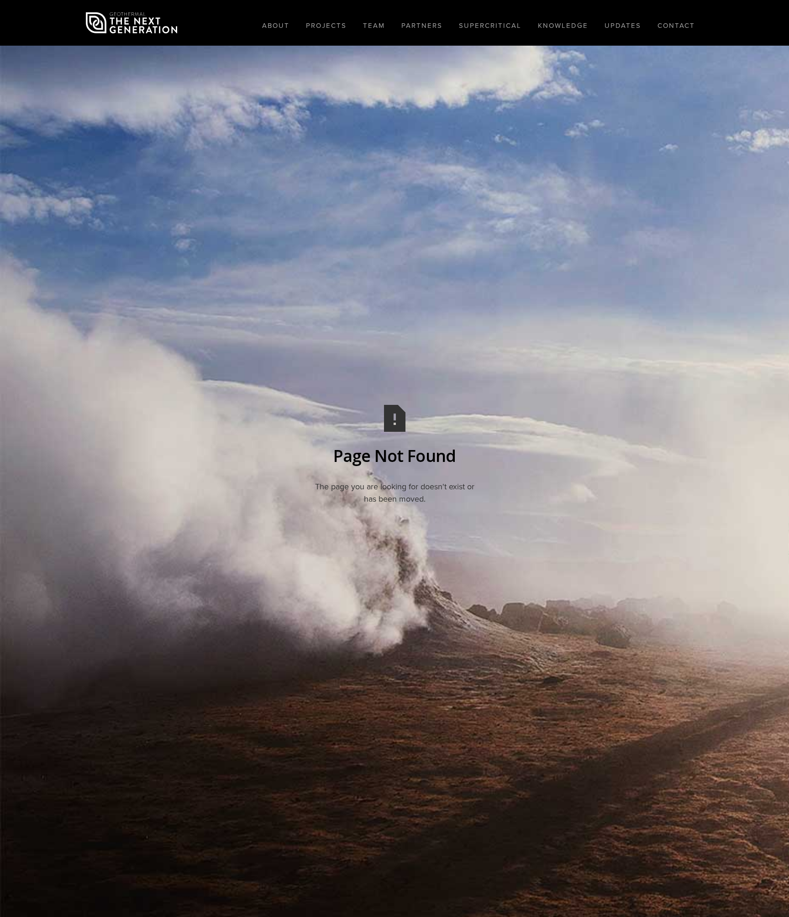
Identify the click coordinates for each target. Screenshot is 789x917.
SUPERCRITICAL (490, 25)
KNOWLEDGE (563, 25)
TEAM (374, 25)
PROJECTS (326, 25)
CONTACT (676, 25)
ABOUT (275, 25)
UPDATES (623, 25)
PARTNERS (421, 25)
